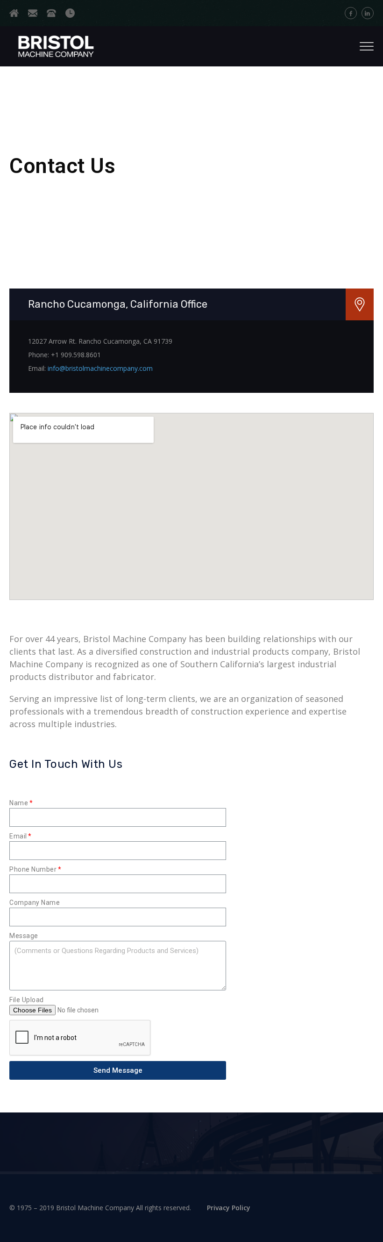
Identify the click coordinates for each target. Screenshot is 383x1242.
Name (18, 803)
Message (23, 935)
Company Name (34, 902)
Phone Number (33, 869)
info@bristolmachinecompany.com (100, 368)
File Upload (26, 1000)
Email (18, 836)
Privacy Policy (228, 1207)
